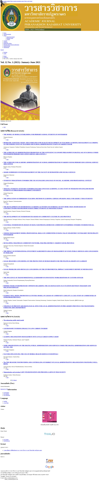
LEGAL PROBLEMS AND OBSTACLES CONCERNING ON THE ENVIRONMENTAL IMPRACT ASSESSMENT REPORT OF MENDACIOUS (48, 269)
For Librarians (6, 395)
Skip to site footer (28, 1)
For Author (6, 439)
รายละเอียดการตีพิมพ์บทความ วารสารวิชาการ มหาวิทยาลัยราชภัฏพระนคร (22, 450)
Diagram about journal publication (11, 44)
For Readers (6, 392)
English (5, 401)
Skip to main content (5, 1)
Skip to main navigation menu (17, 1)
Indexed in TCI (4, 389)
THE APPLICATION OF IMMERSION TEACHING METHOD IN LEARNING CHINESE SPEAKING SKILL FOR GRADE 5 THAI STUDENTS (48, 198)
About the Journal (10, 37)
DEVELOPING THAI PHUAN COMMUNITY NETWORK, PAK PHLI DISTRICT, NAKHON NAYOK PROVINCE (38, 243)
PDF (4, 127)
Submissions (6, 47)
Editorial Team (9, 38)
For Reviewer (6, 440)
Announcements (7, 34)
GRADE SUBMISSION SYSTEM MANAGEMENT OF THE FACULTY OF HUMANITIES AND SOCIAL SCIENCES (39, 172)
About (4, 35)
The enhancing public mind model (13, 320)
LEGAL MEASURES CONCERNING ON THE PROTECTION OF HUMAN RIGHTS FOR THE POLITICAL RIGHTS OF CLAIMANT (45, 261)
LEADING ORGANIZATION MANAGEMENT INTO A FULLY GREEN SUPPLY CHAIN (31, 336)
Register (5, 52)
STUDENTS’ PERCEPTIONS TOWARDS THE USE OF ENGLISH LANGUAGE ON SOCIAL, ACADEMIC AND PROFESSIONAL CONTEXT (47, 180)
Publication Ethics (7, 43)
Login (4, 53)
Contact (8, 39)
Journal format (6, 46)
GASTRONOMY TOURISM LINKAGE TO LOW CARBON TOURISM (25, 328)
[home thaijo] (49, 434)
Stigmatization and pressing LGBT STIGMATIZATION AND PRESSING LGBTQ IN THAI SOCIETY (34, 372)
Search (2, 49)
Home (4, 33)
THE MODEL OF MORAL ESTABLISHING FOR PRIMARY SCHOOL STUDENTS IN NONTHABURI (35, 134)
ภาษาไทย (5, 403)
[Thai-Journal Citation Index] (49, 463)
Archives (5, 42)
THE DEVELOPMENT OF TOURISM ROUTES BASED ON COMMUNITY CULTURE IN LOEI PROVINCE (37, 216)
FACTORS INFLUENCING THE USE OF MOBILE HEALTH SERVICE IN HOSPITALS (30, 354)
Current (5, 40)
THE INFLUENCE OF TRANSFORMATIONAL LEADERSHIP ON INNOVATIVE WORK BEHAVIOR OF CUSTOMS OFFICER (43, 277)
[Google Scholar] (49, 468)
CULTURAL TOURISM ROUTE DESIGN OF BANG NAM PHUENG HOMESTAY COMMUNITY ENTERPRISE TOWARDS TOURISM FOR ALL (48, 225)
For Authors (6, 394)
